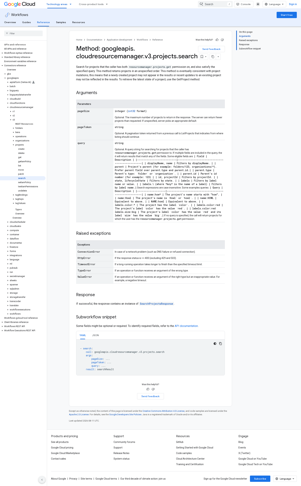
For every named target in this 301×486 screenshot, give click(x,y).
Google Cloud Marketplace (65, 453)
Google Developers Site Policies (125, 414)
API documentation (186, 326)
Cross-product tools (91, 4)
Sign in (293, 4)
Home (79, 39)
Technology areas (57, 4)
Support (118, 447)
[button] (22, 53)
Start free (287, 15)
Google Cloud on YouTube (252, 458)
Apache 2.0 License (79, 414)
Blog (240, 442)
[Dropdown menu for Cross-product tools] (108, 4)
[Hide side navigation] (41, 479)
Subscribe (260, 478)
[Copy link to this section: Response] (98, 295)
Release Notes (121, 453)
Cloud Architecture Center (190, 458)
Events (242, 447)
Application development (119, 39)
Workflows (19, 15)
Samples (61, 22)
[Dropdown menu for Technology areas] (71, 4)
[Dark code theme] (215, 343)
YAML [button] (82, 335)
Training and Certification (190, 464)
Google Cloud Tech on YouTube (255, 464)
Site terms (86, 478)
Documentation (94, 39)
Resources (78, 22)
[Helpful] (217, 39)
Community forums (124, 442)
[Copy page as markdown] (213, 57)
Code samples (184, 453)
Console (246, 4)
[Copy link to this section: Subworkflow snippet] (119, 317)
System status (122, 458)
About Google (58, 478)
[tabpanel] (150, 357)
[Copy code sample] (220, 343)
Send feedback (211, 49)
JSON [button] (95, 335)
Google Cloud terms (106, 478)
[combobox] (215, 4)
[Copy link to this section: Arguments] (100, 93)
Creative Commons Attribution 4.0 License (163, 411)
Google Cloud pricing (62, 447)
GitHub (179, 442)
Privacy (73, 478)
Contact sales (58, 458)
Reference (43, 22)
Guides (26, 22)
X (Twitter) (244, 453)
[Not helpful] (222, 39)
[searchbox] (23, 33)
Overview (10, 22)
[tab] (82, 335)
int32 (131, 111)
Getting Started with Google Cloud (194, 447)
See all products (60, 442)
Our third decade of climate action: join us (143, 478)
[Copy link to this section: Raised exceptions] (114, 234)
